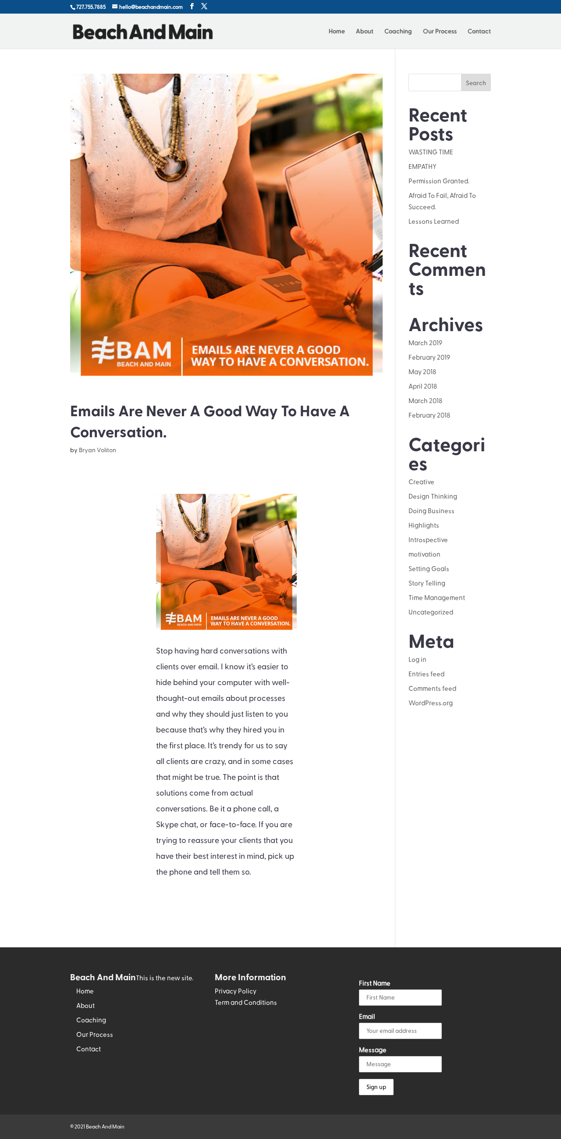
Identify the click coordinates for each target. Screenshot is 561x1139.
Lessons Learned (433, 221)
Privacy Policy (235, 991)
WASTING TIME (430, 152)
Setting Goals (428, 568)
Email (367, 1016)
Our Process (440, 31)
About (364, 31)
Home (337, 31)
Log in (417, 659)
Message (373, 1049)
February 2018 (429, 415)
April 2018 (422, 386)
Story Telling (426, 583)
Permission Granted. (438, 181)
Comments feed (432, 688)
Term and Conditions (246, 1002)
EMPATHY (422, 166)
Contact (479, 31)
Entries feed (426, 674)
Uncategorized (430, 612)
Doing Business (431, 510)
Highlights (423, 525)
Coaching (398, 31)
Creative (421, 482)
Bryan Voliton (97, 449)
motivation (424, 554)
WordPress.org (430, 703)
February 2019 (429, 357)
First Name (375, 983)
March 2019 (425, 342)
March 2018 (425, 400)
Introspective (428, 539)
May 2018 (422, 371)
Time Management (436, 597)
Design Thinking (432, 496)
